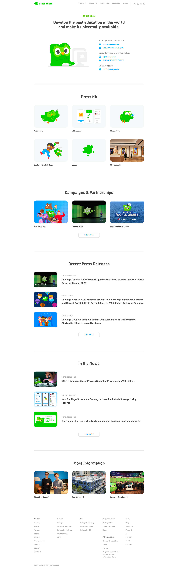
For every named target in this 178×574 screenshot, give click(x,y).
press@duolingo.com (111, 44)
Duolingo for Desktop (87, 523)
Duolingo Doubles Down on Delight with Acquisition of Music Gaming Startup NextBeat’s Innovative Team (99, 321)
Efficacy (36, 534)
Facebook (129, 530)
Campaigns (104, 4)
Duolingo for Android (87, 526)
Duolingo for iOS (85, 530)
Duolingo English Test (64, 526)
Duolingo (60, 523)
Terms (105, 545)
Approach (37, 530)
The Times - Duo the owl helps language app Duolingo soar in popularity (101, 421)
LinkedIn (129, 544)
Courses (37, 523)
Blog (127, 523)
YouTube (128, 537)
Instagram (129, 526)
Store (59, 537)
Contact (82, 4)
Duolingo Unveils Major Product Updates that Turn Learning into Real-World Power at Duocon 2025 (103, 281)
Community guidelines (110, 541)
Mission (36, 526)
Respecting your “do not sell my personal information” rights (111, 554)
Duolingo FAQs (108, 523)
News (125, 4)
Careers (36, 544)
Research (37, 537)
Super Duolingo (62, 534)
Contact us (37, 552)
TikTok (128, 541)
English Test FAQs (109, 526)
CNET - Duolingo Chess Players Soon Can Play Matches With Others (98, 381)
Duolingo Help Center (111, 69)
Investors (37, 548)
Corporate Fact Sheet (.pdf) (113, 48)
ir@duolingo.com (109, 57)
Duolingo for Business (64, 530)
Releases (116, 4)
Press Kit (93, 4)
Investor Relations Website (113, 60)
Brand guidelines (39, 541)
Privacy (105, 548)
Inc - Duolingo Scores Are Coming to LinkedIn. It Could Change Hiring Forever (99, 401)
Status (105, 530)
